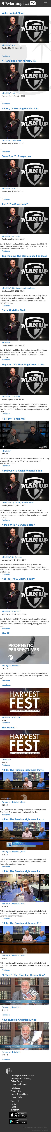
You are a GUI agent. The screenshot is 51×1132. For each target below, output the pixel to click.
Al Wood (15, 188)
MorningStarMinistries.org (22, 1075)
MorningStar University (21, 1078)
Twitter (13, 1103)
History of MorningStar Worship (20, 108)
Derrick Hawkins (27, 502)
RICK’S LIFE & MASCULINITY (18, 579)
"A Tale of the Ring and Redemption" (23, 975)
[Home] (19, 3)
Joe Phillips (16, 236)
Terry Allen (16, 396)
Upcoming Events (18, 1083)
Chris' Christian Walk (14, 310)
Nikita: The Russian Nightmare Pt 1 (21, 923)
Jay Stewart (16, 502)
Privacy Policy (17, 1096)
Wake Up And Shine (13, 13)
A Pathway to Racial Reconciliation (22, 470)
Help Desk (15, 1088)
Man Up (6, 633)
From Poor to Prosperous (16, 156)
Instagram (15, 1109)
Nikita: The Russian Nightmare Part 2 (23, 871)
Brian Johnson (17, 288)
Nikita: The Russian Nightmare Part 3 (23, 819)
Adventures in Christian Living (19, 1019)
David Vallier (16, 140)
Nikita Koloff (6, 45)
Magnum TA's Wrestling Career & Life (23, 364)
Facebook (15, 1100)
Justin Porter (16, 93)
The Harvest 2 (9, 727)
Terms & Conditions (19, 1093)
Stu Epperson (17, 557)
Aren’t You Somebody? (15, 204)
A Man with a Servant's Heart (18, 524)
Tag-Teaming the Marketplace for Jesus (24, 256)
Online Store (16, 1081)
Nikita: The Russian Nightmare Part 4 (23, 770)
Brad (23, 802)
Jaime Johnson (29, 288)
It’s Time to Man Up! (13, 418)
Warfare (6, 685)
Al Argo (14, 45)
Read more (6, 56)
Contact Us (16, 1090)
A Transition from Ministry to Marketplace (19, 62)
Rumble (14, 1106)
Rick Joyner (16, 611)
